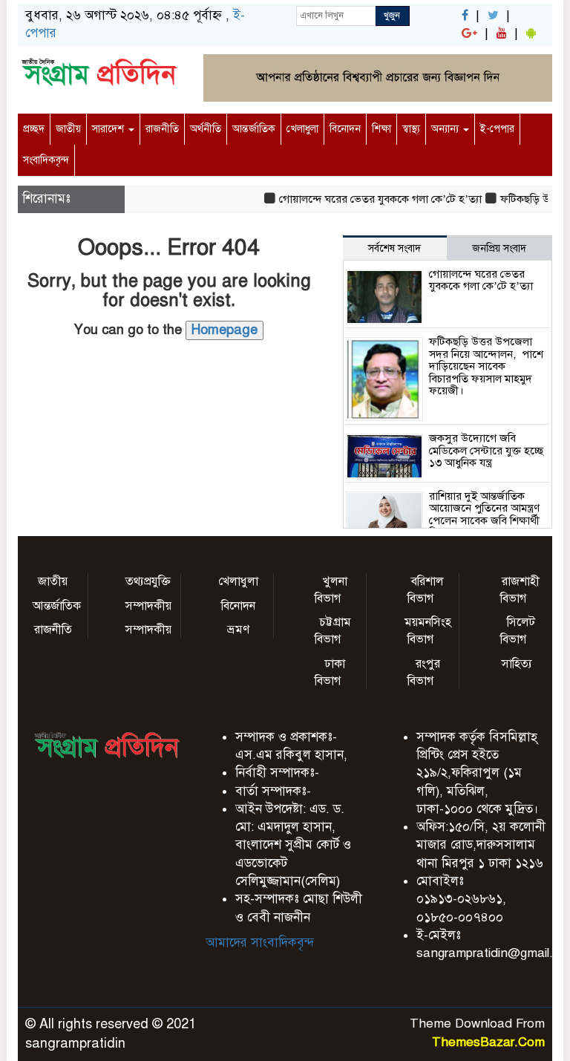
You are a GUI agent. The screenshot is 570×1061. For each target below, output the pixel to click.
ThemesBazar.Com (488, 1042)
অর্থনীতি (205, 129)
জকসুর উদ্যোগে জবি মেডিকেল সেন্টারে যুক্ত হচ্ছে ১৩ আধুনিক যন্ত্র (486, 450)
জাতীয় (68, 129)
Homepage (224, 329)
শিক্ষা (381, 129)
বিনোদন (345, 129)
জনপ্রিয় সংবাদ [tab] (499, 248)
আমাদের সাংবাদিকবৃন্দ (260, 942)
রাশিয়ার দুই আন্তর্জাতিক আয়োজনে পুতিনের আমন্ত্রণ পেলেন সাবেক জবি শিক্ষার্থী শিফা (484, 514)
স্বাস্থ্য (411, 129)
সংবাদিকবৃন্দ (46, 160)
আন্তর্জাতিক (253, 129)
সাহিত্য (517, 663)
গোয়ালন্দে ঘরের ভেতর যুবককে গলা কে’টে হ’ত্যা (373, 199)
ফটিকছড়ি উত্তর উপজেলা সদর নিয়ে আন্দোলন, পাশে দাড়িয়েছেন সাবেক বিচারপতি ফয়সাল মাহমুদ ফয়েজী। (486, 366)
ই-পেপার (497, 129)
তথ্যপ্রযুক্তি (148, 581)
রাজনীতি (162, 129)
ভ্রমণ (238, 629)
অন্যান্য (446, 129)
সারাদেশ (109, 129)
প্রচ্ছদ (34, 129)
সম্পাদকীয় (148, 605)
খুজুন (392, 15)
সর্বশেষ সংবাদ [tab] (394, 248)
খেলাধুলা (302, 129)
